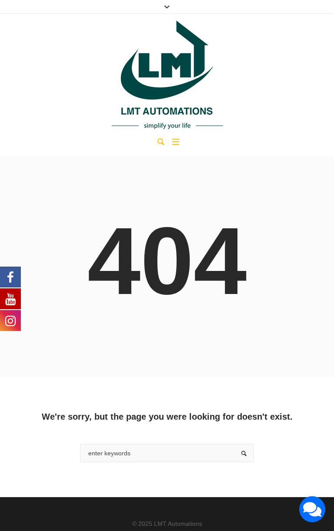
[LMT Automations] (167, 74)
